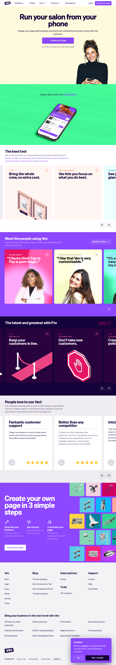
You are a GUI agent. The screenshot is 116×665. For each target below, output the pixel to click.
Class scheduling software (43, 635)
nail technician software (32, 158)
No (78, 658)
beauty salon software (56, 158)
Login (7, 584)
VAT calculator (66, 593)
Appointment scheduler (70, 635)
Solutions (18, 3)
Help (90, 584)
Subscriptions (68, 573)
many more (43, 161)
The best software (40, 593)
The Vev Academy (39, 579)
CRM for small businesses (43, 630)
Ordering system (95, 630)
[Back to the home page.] (8, 3)
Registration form (67, 630)
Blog (35, 573)
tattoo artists (27, 161)
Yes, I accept (97, 657)
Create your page (103, 3)
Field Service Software (14, 630)
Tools (63, 587)
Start (7, 579)
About (7, 593)
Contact (91, 579)
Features (54, 3)
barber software (12, 158)
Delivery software (39, 622)
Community (93, 589)
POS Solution (65, 622)
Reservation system (96, 622)
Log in (90, 3)
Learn (41, 3)
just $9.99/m (69, 94)
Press (7, 603)
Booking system (11, 635)
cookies (84, 646)
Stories (8, 598)
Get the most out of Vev (42, 584)
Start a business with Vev (42, 589)
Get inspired (70, 3)
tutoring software (13, 161)
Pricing (32, 3)
